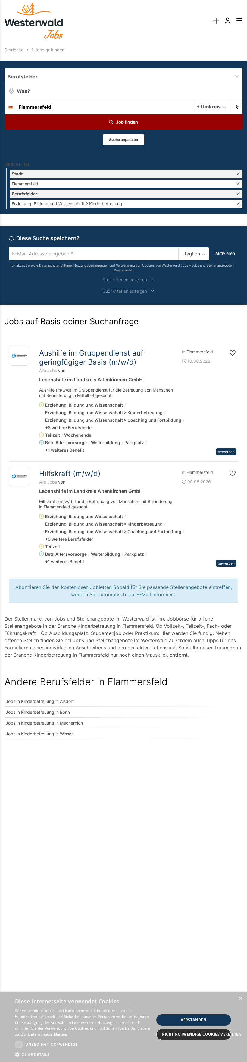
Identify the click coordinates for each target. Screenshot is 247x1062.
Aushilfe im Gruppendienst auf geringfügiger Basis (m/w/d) (91, 357)
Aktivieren (225, 253)
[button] (236, 106)
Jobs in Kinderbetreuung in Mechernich (44, 722)
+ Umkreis (208, 107)
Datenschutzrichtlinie (55, 265)
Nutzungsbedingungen (90, 265)
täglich (192, 254)
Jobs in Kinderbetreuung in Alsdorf (40, 701)
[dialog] (123, 1027)
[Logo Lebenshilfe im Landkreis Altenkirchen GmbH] (19, 355)
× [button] (240, 998)
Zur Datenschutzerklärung (44, 1034)
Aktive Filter (17, 164)
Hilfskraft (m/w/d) (70, 473)
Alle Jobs (48, 370)
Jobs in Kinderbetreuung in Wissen (40, 733)
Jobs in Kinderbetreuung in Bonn (38, 712)
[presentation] (216, 21)
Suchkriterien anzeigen (125, 279)
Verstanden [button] (193, 1019)
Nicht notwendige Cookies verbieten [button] (196, 1034)
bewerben (226, 452)
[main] (123, 396)
